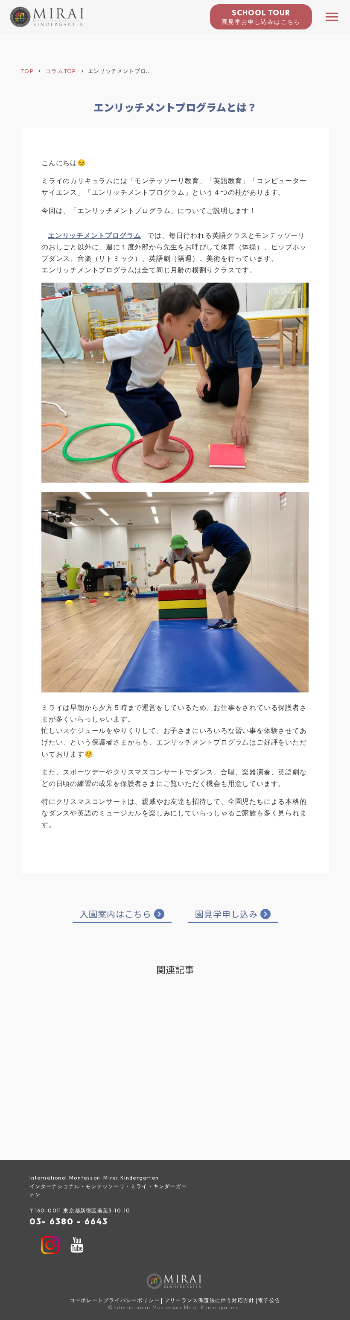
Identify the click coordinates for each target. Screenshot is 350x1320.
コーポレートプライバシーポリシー (115, 1300)
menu (332, 17)
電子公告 (269, 1300)
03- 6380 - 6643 (68, 1221)
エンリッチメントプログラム (94, 235)
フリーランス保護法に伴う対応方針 (209, 1300)
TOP (27, 70)
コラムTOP (60, 70)
